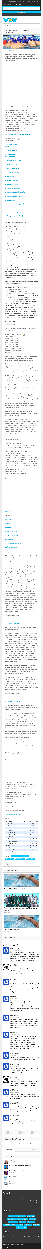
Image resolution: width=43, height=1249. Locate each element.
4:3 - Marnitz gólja (10, 176)
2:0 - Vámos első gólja (11, 150)
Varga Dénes (12, 1216)
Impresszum (35, 1)
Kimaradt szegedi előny (11, 535)
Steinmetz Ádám (21, 1227)
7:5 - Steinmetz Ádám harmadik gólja (15, 196)
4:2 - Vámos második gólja (12, 172)
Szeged (32, 1236)
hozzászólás (8, 50)
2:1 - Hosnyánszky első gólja (13, 160)
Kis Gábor (36, 1224)
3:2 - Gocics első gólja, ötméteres (14, 168)
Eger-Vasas (28, 1224)
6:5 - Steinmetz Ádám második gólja (15, 192)
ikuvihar (13, 1053)
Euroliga (20, 1224)
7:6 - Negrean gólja (10, 200)
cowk (12, 965)
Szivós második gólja (11, 547)
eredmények (15, 856)
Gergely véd (8, 523)
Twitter (16, 4)
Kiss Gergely (30, 1216)
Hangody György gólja (11, 531)
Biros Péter (23, 1222)
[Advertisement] (21, 83)
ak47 (12, 1090)
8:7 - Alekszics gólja (10, 208)
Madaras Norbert (22, 1219)
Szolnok (37, 1236)
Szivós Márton (12, 1219)
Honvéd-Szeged (19, 858)
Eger (29, 1236)
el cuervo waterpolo (23, 1236)
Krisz (12, 980)
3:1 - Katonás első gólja (11, 164)
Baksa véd (8, 519)
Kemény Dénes (13, 1222)
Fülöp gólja (8, 527)
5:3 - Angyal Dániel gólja (11, 180)
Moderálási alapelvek (24, 1)
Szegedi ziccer (9, 539)
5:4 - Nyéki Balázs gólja (11, 184)
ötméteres (32, 1219)
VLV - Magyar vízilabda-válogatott (24, 1143)
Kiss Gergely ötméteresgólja (13, 543)
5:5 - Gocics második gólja (12, 188)
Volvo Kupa (31, 1222)
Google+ (20, 4)
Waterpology (6, 1236)
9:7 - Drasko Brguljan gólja (12, 212)
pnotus (12, 1103)
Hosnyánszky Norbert (10, 1224)
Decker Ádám (30, 858)
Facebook (13, 4)
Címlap (5, 1)
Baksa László (24, 856)
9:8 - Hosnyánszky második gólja (14, 216)
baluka (12, 1116)
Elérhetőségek (7, 4)
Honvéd (8, 1238)
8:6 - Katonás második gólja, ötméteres (16, 204)
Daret (12, 948)
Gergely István (9, 858)
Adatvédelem (12, 1)
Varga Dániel (21, 1216)
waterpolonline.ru (14, 1236)
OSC (4, 1238)
